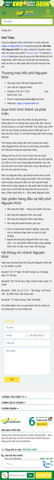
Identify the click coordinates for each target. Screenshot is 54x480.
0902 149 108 (46, 459)
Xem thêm (42, 424)
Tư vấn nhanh (43, 475)
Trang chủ (6, 30)
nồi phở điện (32, 53)
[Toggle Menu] (3, 13)
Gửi (12, 379)
